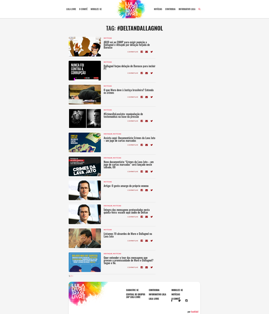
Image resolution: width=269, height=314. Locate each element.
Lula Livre (71, 9)
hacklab (195, 311)
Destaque (108, 134)
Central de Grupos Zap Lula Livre (135, 295)
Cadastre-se (132, 290)
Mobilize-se (96, 9)
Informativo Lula (187, 9)
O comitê (83, 9)
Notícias (158, 9)
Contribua (170, 9)
